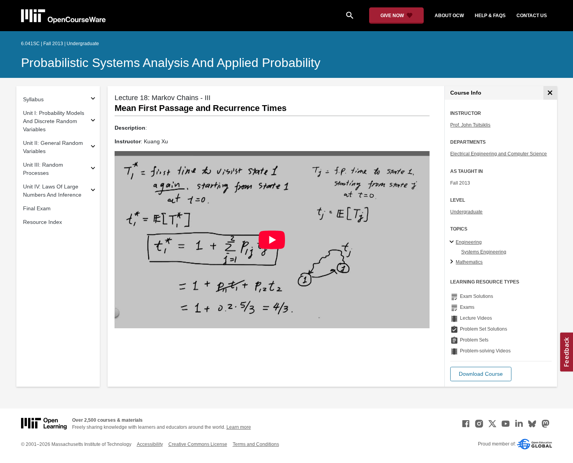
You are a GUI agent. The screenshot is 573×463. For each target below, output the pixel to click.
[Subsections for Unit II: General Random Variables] (93, 147)
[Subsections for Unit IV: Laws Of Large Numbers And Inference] (93, 191)
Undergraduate (466, 212)
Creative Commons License (197, 444)
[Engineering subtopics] (452, 242)
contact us (531, 15)
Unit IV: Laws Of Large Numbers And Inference (52, 190)
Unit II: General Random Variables (53, 147)
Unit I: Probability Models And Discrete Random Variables (53, 121)
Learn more (238, 427)
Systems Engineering (483, 252)
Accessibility (150, 444)
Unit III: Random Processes (43, 169)
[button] (480, 374)
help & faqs (490, 15)
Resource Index (42, 222)
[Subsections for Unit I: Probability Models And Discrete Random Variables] (93, 121)
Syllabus (33, 99)
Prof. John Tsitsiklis (470, 125)
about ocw (449, 15)
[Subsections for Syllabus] (93, 99)
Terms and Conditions (256, 444)
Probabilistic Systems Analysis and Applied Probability (170, 63)
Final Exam (37, 208)
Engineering (469, 242)
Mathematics (469, 262)
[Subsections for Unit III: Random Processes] (93, 169)
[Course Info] (550, 93)
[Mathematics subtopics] (452, 262)
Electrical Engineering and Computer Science (498, 154)
